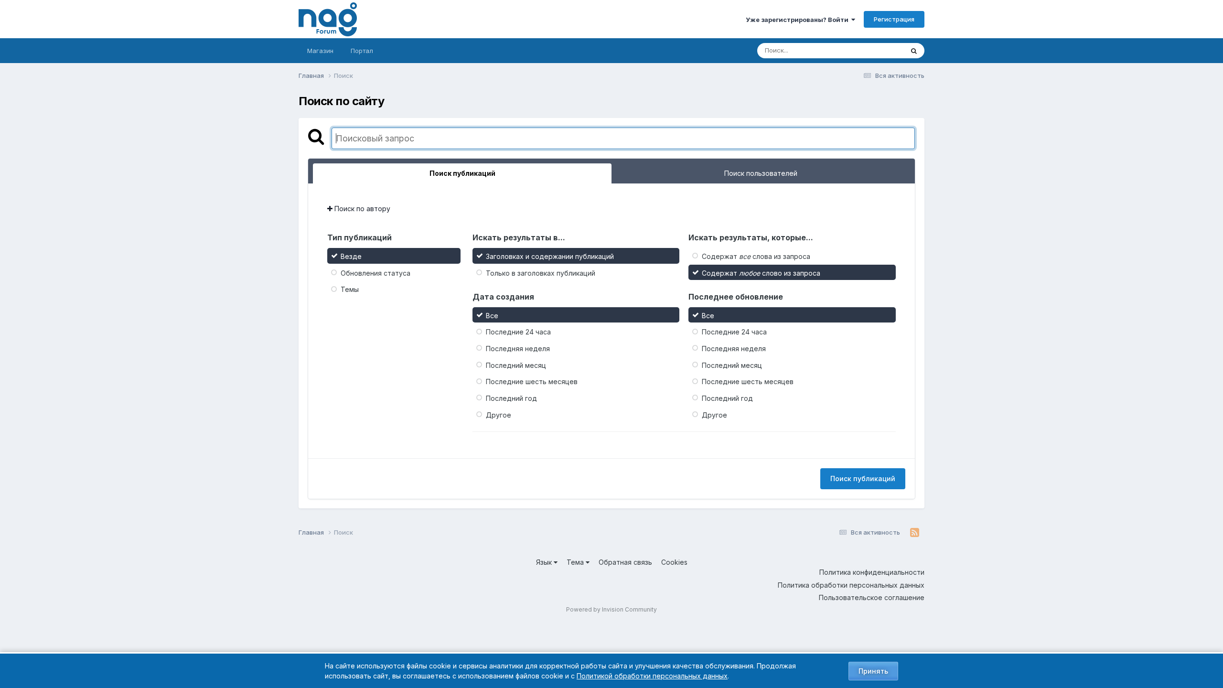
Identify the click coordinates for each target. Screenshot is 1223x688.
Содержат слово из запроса (761, 273)
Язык (545, 562)
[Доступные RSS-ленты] (914, 532)
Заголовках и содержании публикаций (550, 256)
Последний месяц (516, 365)
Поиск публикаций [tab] (462, 173)
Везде (881, 50)
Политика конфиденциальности (871, 572)
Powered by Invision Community (611, 609)
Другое (498, 414)
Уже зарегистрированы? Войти (798, 19)
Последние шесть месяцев (532, 381)
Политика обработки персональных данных (851, 585)
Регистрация (894, 19)
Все (492, 315)
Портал (362, 50)
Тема (576, 562)
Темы (350, 289)
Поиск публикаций (862, 478)
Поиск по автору (361, 208)
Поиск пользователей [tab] (760, 173)
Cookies (674, 562)
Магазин (320, 50)
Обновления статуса (375, 273)
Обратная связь (625, 562)
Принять (873, 671)
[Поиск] (913, 50)
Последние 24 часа (518, 332)
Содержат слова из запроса (756, 256)
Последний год (511, 398)
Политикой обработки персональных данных (652, 676)
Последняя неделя (518, 348)
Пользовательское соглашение (871, 597)
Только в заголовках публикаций (540, 273)
